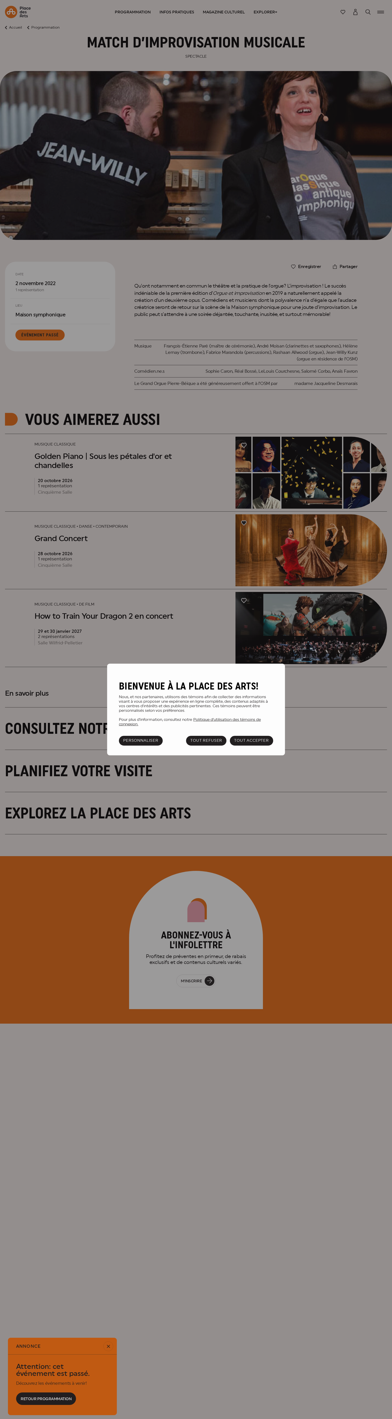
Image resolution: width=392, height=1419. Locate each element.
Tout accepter (251, 740)
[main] (196, 709)
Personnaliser (140, 740)
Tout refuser (206, 740)
